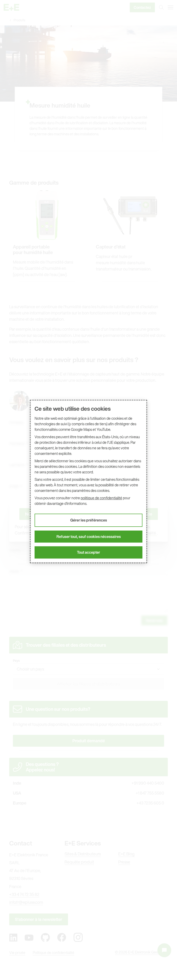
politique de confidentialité (101, 498)
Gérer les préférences (88, 520)
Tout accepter (88, 552)
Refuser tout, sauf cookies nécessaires (88, 536)
